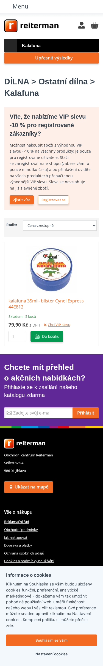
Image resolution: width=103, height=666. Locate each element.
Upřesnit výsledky (54, 58)
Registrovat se (53, 199)
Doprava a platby (18, 545)
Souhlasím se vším (51, 640)
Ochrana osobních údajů (24, 553)
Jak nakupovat (15, 537)
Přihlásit (85, 413)
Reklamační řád (16, 521)
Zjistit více (21, 199)
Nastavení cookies (51, 654)
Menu (20, 6)
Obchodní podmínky (21, 529)
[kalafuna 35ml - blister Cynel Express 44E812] (51, 269)
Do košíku (51, 336)
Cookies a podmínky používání (29, 560)
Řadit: (11, 224)
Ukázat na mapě (31, 487)
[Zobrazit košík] (94, 26)
